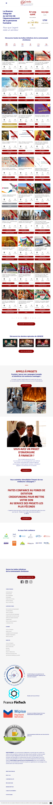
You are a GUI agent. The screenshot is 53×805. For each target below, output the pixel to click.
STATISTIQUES (9, 794)
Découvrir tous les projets (26, 323)
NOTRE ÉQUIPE (9, 593)
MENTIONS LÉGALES (10, 771)
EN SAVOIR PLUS (26, 470)
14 (23, 318)
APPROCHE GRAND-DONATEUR (12, 617)
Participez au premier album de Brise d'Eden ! (25, 169)
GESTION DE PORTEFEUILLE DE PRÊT (13, 655)
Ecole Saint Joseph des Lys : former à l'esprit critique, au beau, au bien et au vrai (9, 116)
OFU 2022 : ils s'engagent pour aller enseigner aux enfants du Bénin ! (8, 302)
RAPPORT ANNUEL (9, 600)
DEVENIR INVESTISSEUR (10, 645)
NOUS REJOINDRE (9, 595)
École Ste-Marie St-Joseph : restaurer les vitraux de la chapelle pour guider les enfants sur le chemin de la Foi (42, 223)
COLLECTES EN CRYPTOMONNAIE (12, 614)
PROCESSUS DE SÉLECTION (11, 653)
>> (39, 318)
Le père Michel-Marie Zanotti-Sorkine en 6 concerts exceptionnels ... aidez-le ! (8, 63)
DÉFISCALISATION (9, 636)
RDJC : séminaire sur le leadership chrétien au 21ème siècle (26, 142)
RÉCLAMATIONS (9, 782)
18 (32, 318)
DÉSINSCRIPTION (10, 786)
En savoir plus (45, 802)
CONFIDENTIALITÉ (10, 779)
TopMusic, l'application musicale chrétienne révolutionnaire (9, 195)
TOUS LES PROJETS (9, 629)
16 (28, 318)
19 (35, 318)
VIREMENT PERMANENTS (10, 634)
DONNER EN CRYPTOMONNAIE (12, 633)
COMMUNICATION (9, 623)
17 (30, 318)
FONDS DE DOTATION (10, 599)
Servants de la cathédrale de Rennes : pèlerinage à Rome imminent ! (25, 275)
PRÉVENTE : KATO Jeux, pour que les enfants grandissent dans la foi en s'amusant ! (26, 90)
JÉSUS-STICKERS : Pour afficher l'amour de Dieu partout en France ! (9, 169)
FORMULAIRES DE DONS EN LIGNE (12, 616)
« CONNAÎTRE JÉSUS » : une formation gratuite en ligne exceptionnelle (41, 249)
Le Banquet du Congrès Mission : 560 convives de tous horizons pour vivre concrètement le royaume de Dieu (42, 90)
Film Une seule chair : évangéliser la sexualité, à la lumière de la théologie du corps (42, 63)
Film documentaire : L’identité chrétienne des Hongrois (8, 248)
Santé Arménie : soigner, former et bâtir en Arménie (26, 63)
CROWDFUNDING (9, 610)
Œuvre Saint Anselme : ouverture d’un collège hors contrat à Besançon (25, 196)
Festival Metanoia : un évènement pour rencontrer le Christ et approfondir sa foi (26, 302)
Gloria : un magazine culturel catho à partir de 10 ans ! (9, 142)
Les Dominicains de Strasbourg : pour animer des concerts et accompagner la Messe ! (25, 116)
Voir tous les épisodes (26, 351)
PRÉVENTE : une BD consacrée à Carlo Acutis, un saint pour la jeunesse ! (9, 90)
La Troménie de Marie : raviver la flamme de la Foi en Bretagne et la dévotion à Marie (42, 196)
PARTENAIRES (8, 597)
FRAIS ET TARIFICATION (10, 651)
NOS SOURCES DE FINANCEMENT (12, 609)
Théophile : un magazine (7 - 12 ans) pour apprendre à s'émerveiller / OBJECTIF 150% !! (25, 249)
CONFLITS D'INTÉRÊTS (11, 790)
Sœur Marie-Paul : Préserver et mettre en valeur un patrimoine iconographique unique (41, 143)
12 (18, 318)
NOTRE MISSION (9, 592)
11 (16, 318)
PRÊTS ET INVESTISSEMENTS (11, 621)
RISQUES (7, 648)
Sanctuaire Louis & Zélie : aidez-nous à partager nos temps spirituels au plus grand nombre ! (42, 275)
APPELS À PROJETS (9, 612)
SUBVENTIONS (9, 619)
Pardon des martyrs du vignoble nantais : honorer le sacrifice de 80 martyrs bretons (9, 275)
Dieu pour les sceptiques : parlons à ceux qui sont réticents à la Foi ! (42, 116)
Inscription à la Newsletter (26, 577)
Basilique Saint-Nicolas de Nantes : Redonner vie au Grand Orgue (26, 222)
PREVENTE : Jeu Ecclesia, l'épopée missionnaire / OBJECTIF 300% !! (42, 301)
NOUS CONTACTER (9, 602)
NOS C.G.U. (8, 775)
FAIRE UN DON (8, 631)
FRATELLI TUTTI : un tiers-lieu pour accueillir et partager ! (9, 222)
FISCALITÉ (8, 650)
